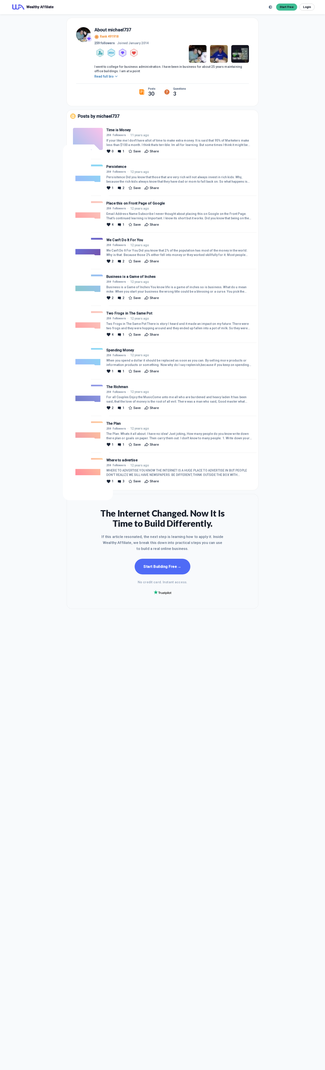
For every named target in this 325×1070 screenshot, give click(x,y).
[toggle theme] (270, 7)
